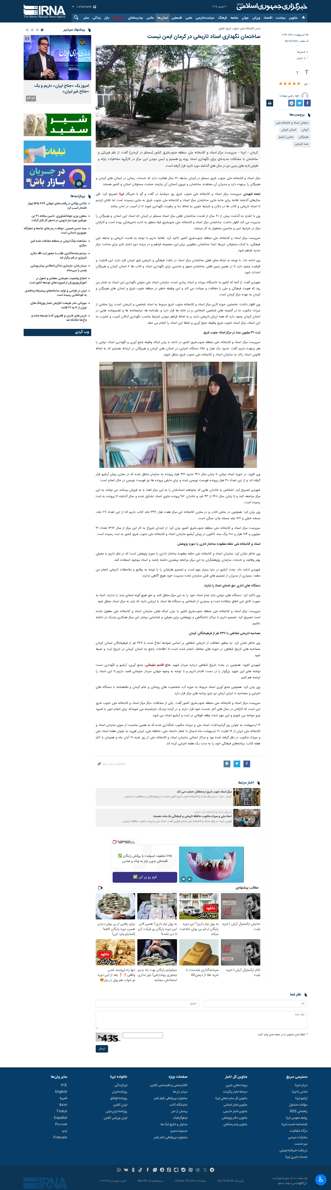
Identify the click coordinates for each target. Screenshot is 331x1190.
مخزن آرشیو (286, 137)
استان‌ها (162, 18)
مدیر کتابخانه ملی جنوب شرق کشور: (239, 28)
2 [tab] (37, 30)
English (61, 1092)
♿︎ (321, 1179)
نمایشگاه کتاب (178, 1105)
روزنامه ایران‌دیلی (116, 1111)
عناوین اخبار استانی (235, 1105)
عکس (150, 18)
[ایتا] (169, 1170)
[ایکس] (205, 1170)
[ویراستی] (155, 1170)
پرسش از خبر (179, 1111)
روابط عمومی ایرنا (296, 1118)
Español (60, 1118)
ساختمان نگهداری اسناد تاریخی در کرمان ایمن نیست (203, 36)
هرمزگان (303, 137)
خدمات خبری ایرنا (296, 1157)
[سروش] (162, 1170)
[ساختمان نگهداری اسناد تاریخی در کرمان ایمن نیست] (178, 96)
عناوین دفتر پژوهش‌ (234, 1118)
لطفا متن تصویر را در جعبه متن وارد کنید (282, 1035)
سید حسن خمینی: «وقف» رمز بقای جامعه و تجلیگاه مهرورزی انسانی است (55, 230)
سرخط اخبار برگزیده (235, 1092)
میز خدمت (300, 1144)
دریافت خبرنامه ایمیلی (293, 1150)
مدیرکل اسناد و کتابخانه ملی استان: (213, 812)
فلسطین (177, 18)
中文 (64, 1085)
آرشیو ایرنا (301, 1098)
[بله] (183, 1170)
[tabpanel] (57, 69)
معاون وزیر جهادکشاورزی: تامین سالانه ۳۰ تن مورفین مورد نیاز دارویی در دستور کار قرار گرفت (59, 218)
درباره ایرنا (301, 1085)
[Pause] (183, 879)
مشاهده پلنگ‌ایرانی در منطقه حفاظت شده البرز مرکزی (59, 243)
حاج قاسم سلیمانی (158, 665)
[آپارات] (191, 1170)
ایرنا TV (117, 18)
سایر (86, 18)
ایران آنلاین (120, 1105)
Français (60, 1137)
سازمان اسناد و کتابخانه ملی (292, 123)
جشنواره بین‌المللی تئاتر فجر (170, 1137)
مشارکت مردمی (297, 1137)
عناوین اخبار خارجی (235, 1111)
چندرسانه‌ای (135, 18)
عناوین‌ (293, 18)
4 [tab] (27, 30)
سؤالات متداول (298, 1105)
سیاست (281, 18)
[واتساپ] (119, 1170)
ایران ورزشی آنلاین (115, 1118)
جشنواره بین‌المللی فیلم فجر (170, 1098)
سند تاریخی (301, 144)
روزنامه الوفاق (118, 1098)
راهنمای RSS (298, 1111)
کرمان (300, 58)
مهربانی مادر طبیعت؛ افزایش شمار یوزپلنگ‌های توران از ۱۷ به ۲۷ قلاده (58, 305)
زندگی (97, 18)
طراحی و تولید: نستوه (288, 1184)
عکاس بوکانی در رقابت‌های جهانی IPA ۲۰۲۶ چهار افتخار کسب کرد (57, 205)
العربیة (63, 1098)
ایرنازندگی (120, 1085)
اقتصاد (268, 18)
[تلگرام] (212, 1170)
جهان (245, 18)
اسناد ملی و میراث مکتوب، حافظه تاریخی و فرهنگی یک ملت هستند (192, 816)
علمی (189, 18)
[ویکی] (126, 1170)
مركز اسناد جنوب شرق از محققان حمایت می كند (204, 792)
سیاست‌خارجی (205, 18)
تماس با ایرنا (299, 1092)
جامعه (234, 18)
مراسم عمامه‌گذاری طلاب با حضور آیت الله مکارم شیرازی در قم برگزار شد (58, 255)
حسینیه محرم (178, 1131)
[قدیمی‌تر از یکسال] (246, 797)
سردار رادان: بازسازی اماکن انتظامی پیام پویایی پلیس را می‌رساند (58, 268)
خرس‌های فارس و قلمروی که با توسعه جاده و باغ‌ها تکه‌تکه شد (59, 318)
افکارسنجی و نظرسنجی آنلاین (168, 1085)
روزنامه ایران (119, 1092)
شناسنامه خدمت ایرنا (294, 1124)
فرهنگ (222, 18)
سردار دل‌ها (180, 1092)
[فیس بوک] (148, 1170)
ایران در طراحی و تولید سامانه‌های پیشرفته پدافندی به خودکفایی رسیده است (56, 293)
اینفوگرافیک (179, 1118)
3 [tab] (32, 30)
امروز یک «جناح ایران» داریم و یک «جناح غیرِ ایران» (61, 89)
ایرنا (271, 6)
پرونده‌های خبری (236, 1085)
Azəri (63, 1105)
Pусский (61, 1124)
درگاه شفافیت (298, 1131)
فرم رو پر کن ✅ (145, 877)
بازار (106, 18)
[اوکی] (133, 1170)
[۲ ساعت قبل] (57, 57)
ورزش (256, 18)
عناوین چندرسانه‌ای (235, 1124)
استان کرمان (288, 130)
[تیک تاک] (140, 1170)
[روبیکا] (198, 1170)
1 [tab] (42, 30)
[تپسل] (114, 842)
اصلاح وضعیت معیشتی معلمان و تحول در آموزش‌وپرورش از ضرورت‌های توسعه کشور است (58, 280)
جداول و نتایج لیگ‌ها (174, 1124)
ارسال (102, 1048)
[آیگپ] (176, 1170)
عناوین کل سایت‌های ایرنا (231, 1098)
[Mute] (190, 879)
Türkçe (61, 1111)
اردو (64, 1131)
